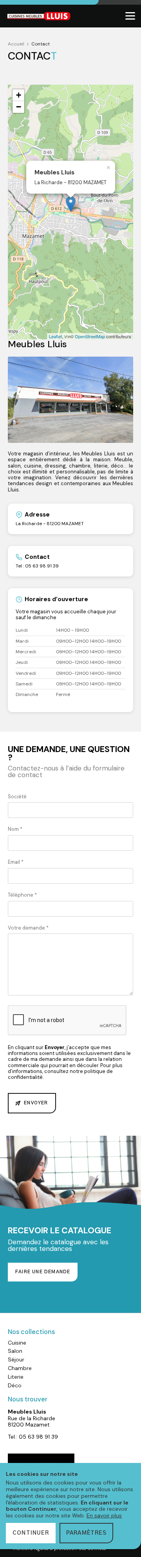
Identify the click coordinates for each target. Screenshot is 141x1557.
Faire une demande (42, 1272)
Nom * (15, 829)
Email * (16, 862)
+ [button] (18, 95)
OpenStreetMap (90, 336)
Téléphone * (22, 895)
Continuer (31, 1533)
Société (17, 796)
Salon (15, 1350)
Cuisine (17, 1342)
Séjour (16, 1359)
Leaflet (55, 336)
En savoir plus (104, 1515)
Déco (15, 1385)
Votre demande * (28, 927)
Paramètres (86, 1533)
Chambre (20, 1368)
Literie (16, 1376)
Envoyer (36, 1103)
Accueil (16, 44)
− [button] (18, 107)
